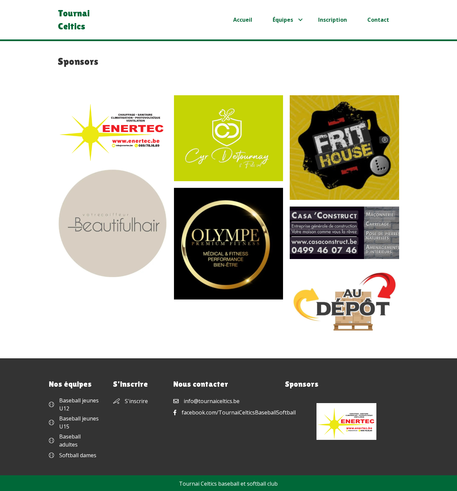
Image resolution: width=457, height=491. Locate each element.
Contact (378, 19)
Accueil (242, 19)
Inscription (332, 19)
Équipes (283, 19)
